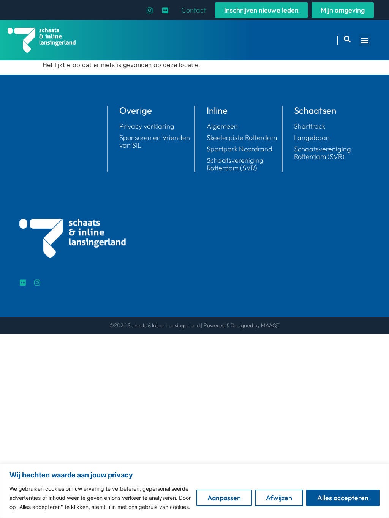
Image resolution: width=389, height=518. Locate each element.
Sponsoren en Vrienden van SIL (154, 141)
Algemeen (222, 126)
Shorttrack (309, 126)
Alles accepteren (342, 497)
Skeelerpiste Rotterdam (242, 137)
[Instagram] (150, 10)
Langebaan (312, 137)
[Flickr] (165, 10)
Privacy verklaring (146, 126)
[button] (364, 40)
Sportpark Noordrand (239, 149)
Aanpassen (224, 497)
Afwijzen (279, 497)
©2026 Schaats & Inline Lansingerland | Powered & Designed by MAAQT (194, 325)
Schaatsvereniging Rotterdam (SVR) (322, 152)
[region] (194, 491)
